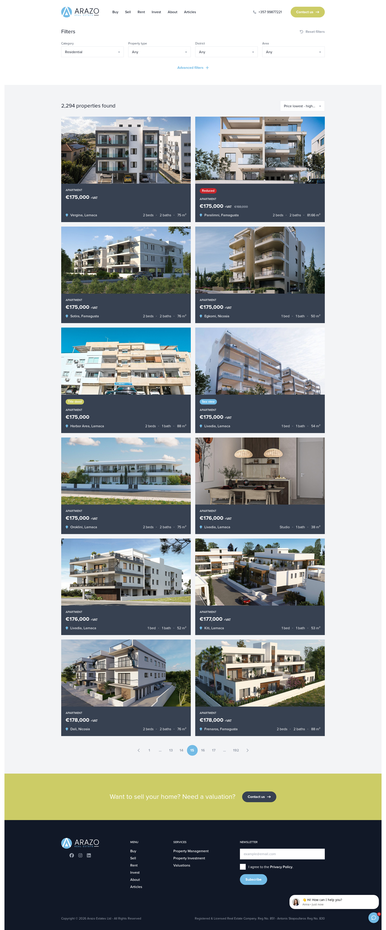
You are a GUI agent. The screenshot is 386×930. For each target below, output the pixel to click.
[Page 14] (138, 750)
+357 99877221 (270, 12)
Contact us (304, 12)
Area (265, 43)
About (172, 12)
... (160, 750)
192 (236, 750)
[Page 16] (247, 750)
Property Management (191, 851)
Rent (141, 12)
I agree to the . (270, 867)
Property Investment (189, 858)
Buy (115, 12)
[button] (92, 51)
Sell (128, 12)
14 (181, 750)
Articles (190, 12)
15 (192, 750)
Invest (156, 12)
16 (203, 750)
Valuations (181, 865)
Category (67, 43)
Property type (137, 43)
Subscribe (253, 879)
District (200, 43)
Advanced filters (190, 67)
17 (214, 750)
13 (171, 750)
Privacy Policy (281, 867)
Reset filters (315, 31)
